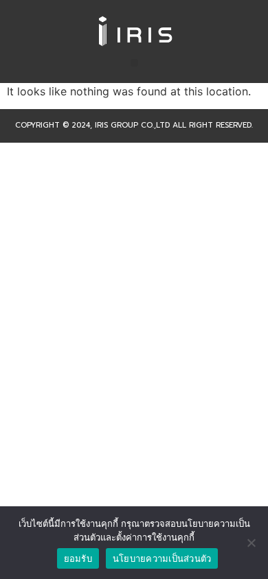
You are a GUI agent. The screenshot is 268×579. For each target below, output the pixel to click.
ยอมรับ (78, 558)
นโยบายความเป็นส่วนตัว (162, 558)
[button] (134, 63)
